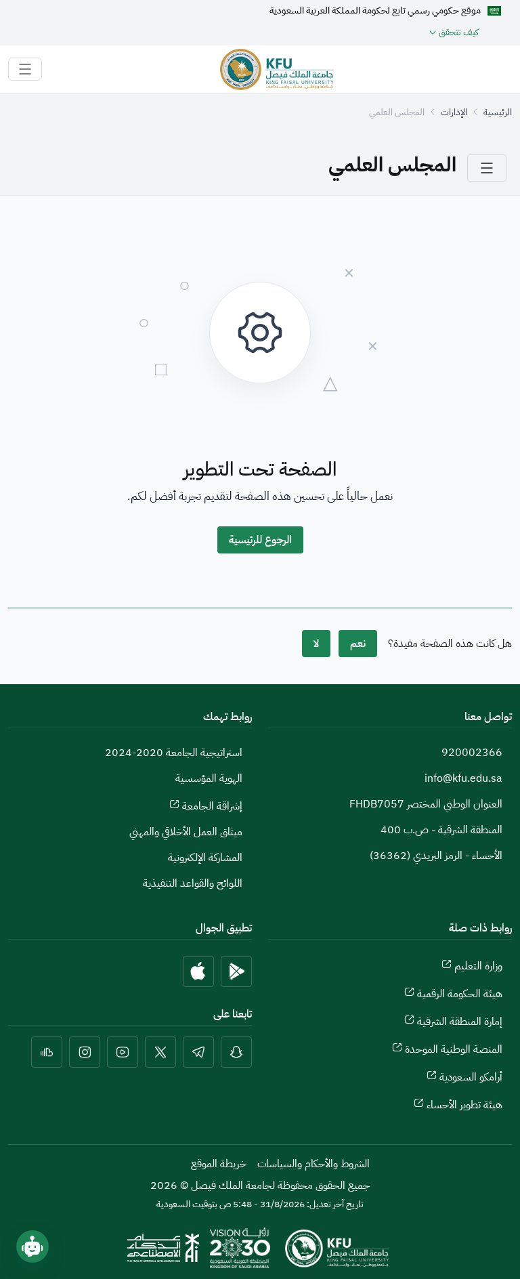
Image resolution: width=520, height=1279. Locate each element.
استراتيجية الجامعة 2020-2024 (173, 753)
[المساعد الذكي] (32, 1246)
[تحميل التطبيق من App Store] (198, 971)
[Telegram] (198, 1052)
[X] (160, 1052)
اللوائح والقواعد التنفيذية (192, 883)
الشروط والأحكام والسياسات (313, 1164)
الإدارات (454, 112)
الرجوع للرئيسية (260, 540)
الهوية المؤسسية (208, 778)
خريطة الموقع (218, 1164)
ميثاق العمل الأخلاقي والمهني (185, 832)
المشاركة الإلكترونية (205, 858)
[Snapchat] (236, 1052)
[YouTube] (122, 1052)
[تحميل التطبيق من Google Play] (236, 971)
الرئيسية (497, 112)
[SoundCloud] (46, 1052)
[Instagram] (84, 1052)
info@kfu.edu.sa (463, 778)
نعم (358, 643)
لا (316, 643)
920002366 (471, 753)
